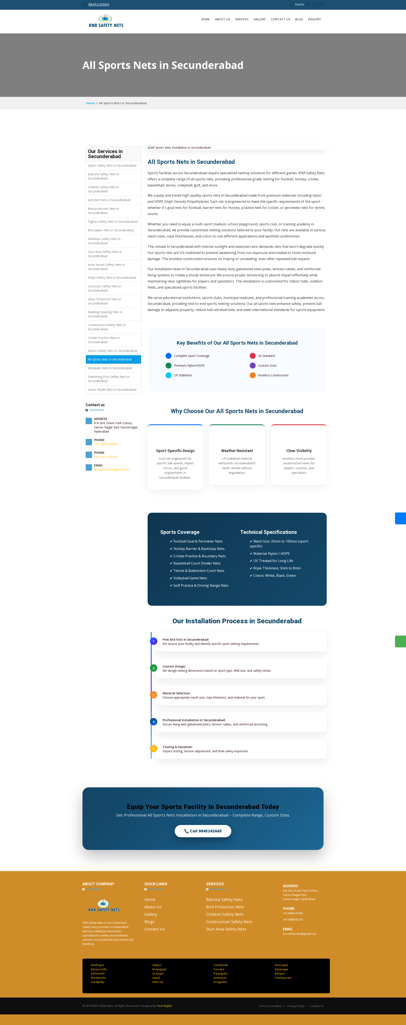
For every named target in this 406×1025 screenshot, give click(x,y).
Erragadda (220, 982)
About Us (153, 906)
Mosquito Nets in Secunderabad (110, 368)
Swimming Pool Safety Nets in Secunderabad (108, 379)
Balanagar (281, 969)
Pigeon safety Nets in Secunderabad (113, 221)
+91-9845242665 (105, 444)
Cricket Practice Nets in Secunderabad (104, 340)
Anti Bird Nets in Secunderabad (109, 200)
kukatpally (97, 982)
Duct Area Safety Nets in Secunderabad (105, 254)
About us (222, 19)
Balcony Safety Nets (224, 899)
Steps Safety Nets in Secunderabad (112, 277)
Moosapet (281, 965)
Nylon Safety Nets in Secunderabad (112, 165)
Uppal (156, 978)
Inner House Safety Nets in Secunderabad (106, 267)
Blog (299, 19)
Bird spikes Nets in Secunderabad (111, 230)
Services (241, 19)
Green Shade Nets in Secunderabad (112, 390)
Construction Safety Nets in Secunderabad (107, 327)
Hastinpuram (283, 978)
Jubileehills (98, 973)
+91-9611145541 (105, 457)
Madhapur (97, 965)
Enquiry (299, 4)
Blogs (149, 921)
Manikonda (98, 978)
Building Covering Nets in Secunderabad (105, 314)
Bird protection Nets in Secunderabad (103, 211)
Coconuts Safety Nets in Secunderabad (104, 288)
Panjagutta (221, 973)
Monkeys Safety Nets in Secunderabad (104, 241)
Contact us (280, 19)
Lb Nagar (158, 973)
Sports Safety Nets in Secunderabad (112, 351)
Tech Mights (164, 1006)
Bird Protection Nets (225, 906)
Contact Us (154, 929)
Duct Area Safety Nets (226, 929)
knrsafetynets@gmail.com (112, 469)
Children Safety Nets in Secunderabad (103, 189)
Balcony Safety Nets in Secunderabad (103, 176)
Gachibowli (221, 965)
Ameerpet (220, 978)
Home (205, 19)
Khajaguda (159, 969)
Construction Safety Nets (229, 921)
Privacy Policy (296, 1006)
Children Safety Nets (225, 914)
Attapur (157, 965)
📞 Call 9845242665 (203, 830)
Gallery (260, 19)
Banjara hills (99, 969)
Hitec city (157, 982)
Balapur (280, 973)
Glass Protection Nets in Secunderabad (104, 301)
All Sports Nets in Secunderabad (110, 359)
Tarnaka (219, 969)
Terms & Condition (270, 1006)
